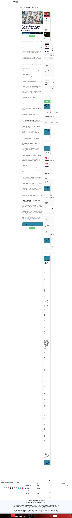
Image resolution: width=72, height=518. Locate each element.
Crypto (26, 491)
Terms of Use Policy (42, 502)
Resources (56, 1)
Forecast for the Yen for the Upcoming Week (29, 200)
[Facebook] (6, 488)
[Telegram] (18, 488)
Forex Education (27, 488)
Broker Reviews (30, 1)
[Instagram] (22, 488)
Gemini (50, 486)
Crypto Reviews (37, 1)
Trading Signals (45, 30)
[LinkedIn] (16, 488)
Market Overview (46, 21)
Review (51, 48)
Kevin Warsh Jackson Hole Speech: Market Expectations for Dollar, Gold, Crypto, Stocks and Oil (47, 343)
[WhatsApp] (20, 488)
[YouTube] (14, 488)
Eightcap (38, 485)
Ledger (50, 494)
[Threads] (12, 488)
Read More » (45, 348)
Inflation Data (30, 102)
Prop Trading (27, 493)
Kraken (50, 487)
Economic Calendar (28, 485)
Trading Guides (50, 1)
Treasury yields (37, 108)
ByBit (49, 489)
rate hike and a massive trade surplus (30, 120)
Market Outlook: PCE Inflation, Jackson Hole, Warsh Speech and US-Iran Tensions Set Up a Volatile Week (46, 453)
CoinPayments (51, 495)
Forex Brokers (27, 483)
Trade (53, 48)
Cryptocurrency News (46, 27)
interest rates (24, 73)
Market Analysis (27, 490)
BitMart (50, 484)
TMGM (38, 483)
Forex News (23, 7)
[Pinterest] (8, 488)
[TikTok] (10, 488)
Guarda (50, 497)
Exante (38, 491)
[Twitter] (4, 488)
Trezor (50, 492)
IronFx (38, 496)
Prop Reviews (44, 1)
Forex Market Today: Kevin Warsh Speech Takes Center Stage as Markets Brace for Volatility (46, 302)
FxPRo (38, 493)
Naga (37, 490)
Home (21, 7)
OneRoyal (38, 488)
